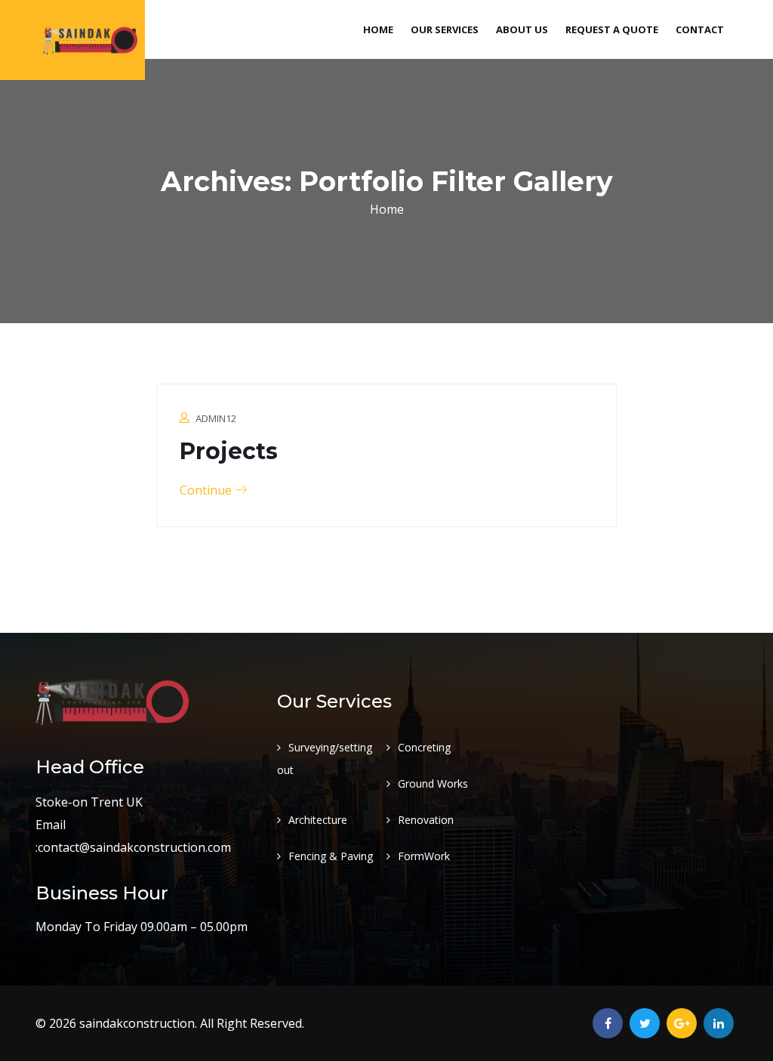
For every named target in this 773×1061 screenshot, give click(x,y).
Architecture (317, 820)
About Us (522, 29)
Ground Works (433, 783)
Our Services (445, 29)
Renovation (426, 820)
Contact (700, 29)
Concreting (424, 747)
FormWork (424, 856)
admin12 (216, 418)
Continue (207, 490)
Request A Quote (611, 29)
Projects (229, 451)
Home (378, 29)
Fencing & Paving (330, 856)
